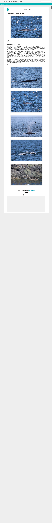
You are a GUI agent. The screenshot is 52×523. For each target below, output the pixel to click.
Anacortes (30, 188)
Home (7, 4)
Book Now (34, 188)
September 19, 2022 (26, 9)
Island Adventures (32, 190)
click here (33, 187)
